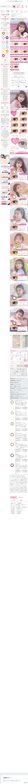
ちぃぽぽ (13, 507)
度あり (3, 119)
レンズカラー (13, 500)
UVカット (7, 121)
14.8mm (5, 84)
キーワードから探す (21, 12)
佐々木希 (13, 506)
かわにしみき (20, 510)
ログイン (18, 7)
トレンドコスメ (25, 11)
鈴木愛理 (19, 511)
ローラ (12, 504)
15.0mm (5, 86)
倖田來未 (19, 507)
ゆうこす (24, 504)
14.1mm (5, 73)
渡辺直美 (18, 504)
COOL (3, 135)
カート (26, 7)
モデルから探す (16, 11)
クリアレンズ (5, 123)
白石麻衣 (13, 508)
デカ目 (7, 135)
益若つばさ (13, 503)
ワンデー (3, 23)
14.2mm (5, 75)
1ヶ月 (5, 25)
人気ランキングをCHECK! (2, 11)
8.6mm (7, 93)
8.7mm (5, 95)
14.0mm (5, 70)
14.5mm (5, 81)
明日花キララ (20, 508)
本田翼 (24, 507)
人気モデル (13, 497)
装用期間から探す (7, 11)
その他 (21, 500)
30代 (5, 146)
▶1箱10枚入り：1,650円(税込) (21, 407)
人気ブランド (20, 497)
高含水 (2, 121)
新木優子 (13, 510)
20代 (7, 144)
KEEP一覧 (22, 7)
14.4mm (5, 79)
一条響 (18, 506)
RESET (5, 150)
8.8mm (5, 97)
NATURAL (5, 130)
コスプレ (5, 137)
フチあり (7, 119)
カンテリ (24, 506)
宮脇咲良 (13, 513)
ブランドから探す (12, 11)
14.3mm (5, 77)
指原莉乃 (20, 503)
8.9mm (5, 100)
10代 (3, 144)
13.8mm (5, 68)
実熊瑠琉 (19, 513)
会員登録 (14, 7)
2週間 (7, 23)
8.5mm (3, 93)
